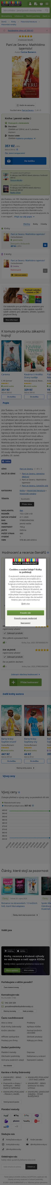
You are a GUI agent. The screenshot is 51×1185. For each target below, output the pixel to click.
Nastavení (25, 623)
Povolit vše (25, 613)
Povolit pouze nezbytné (25, 618)
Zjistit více (25, 604)
